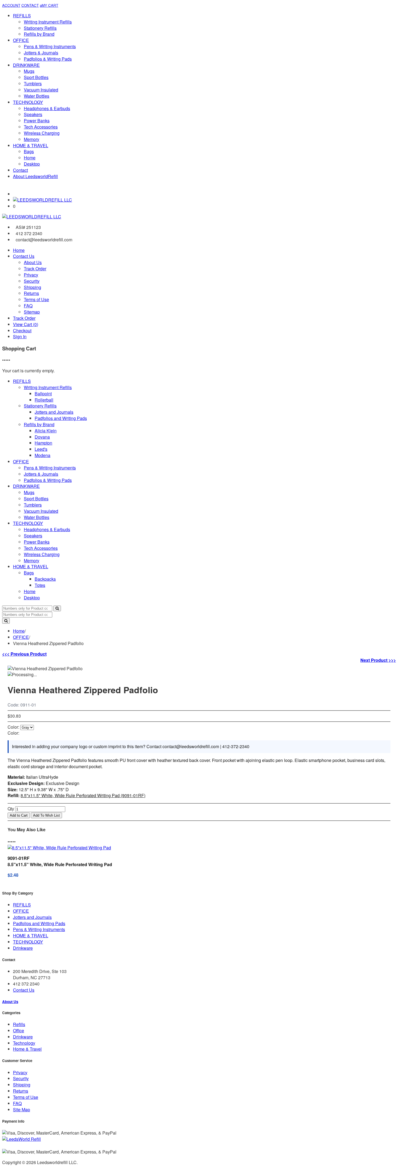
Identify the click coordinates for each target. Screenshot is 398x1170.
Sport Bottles (36, 77)
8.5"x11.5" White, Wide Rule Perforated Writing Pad (60, 864)
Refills (19, 1024)
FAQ (28, 306)
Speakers (33, 114)
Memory (31, 139)
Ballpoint (43, 393)
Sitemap (32, 312)
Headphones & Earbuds (47, 108)
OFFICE (21, 40)
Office (18, 1030)
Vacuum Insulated (41, 90)
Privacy (31, 275)
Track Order (35, 268)
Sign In (20, 336)
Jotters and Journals (54, 412)
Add (19, 815)
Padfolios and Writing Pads (61, 418)
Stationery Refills (40, 28)
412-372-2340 (235, 746)
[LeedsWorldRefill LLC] (42, 200)
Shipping (32, 287)
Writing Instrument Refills (48, 22)
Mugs (29, 71)
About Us (33, 262)
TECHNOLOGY (28, 102)
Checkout (22, 330)
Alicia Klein (46, 431)
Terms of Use (36, 299)
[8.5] (59, 847)
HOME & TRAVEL (30, 145)
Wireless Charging (42, 133)
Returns (31, 293)
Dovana (42, 437)
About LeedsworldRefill (35, 176)
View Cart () (25, 324)
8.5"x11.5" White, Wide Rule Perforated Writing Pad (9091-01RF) (83, 795)
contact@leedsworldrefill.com (190, 746)
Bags (29, 151)
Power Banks (37, 120)
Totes (40, 585)
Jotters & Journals (41, 53)
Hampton (43, 443)
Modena (42, 455)
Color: (13, 727)
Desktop (32, 164)
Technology (24, 1043)
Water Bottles (36, 96)
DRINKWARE (26, 65)
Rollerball (44, 400)
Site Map (21, 1109)
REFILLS (22, 15)
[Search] (57, 608)
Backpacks (45, 579)
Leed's (41, 449)
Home (29, 158)
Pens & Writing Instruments (50, 46)
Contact (20, 170)
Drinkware (23, 948)
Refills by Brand (39, 34)
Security (32, 281)
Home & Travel (27, 1049)
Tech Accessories (41, 127)
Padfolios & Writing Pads (48, 59)
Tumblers (33, 83)
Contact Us (23, 256)
